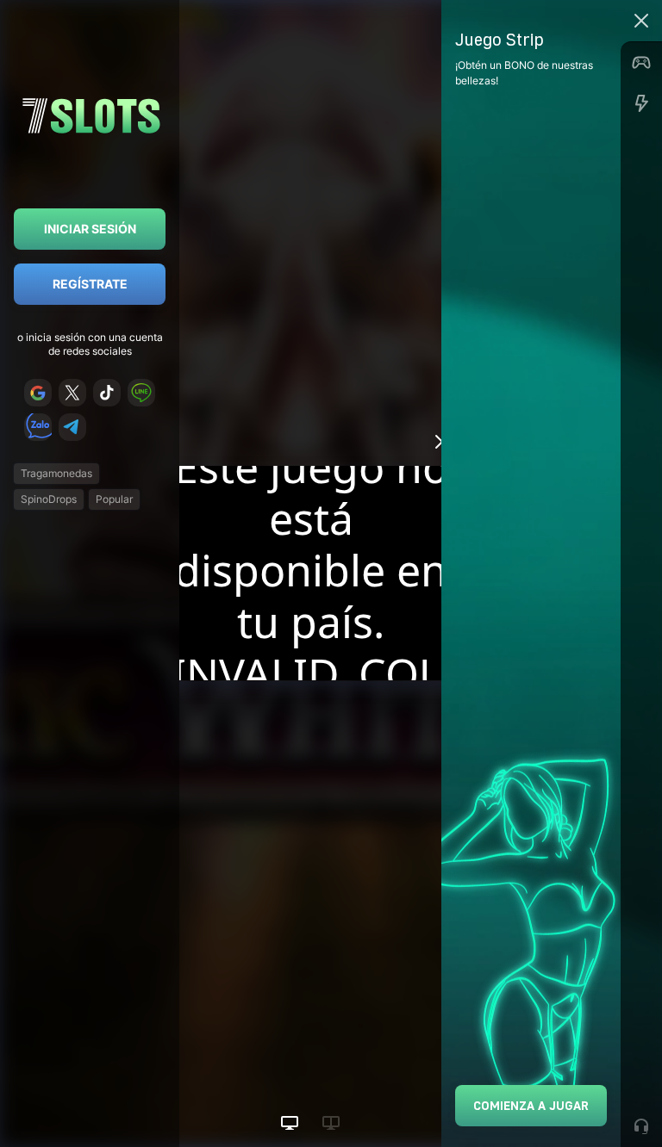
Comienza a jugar (531, 1105)
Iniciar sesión (90, 228)
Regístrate (90, 283)
